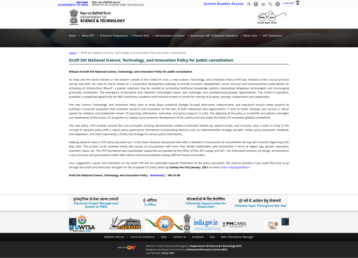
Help (164, 237)
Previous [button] (72, 221)
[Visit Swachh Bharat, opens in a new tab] (271, 17)
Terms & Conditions (142, 237)
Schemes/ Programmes (114, 35)
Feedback (198, 237)
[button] (256, 3)
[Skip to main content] (248, 3)
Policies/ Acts (142, 35)
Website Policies (114, 237)
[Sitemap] (277, 3)
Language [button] (288, 2)
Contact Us (179, 237)
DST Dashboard (272, 35)
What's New (250, 35)
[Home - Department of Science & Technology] (100, 17)
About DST (88, 35)
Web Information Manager (237, 237)
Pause (71, 228)
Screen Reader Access (224, 3)
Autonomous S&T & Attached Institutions (214, 35)
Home (72, 35)
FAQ (212, 237)
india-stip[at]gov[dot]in (235, 167)
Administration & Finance (170, 35)
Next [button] (285, 221)
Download (156, 175)
